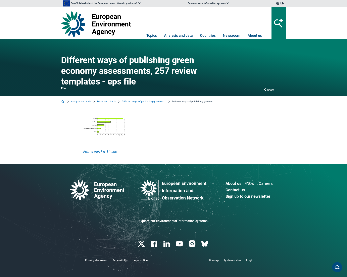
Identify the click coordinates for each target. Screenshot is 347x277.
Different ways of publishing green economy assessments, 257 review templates (144, 101)
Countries (208, 35)
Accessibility (120, 260)
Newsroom (231, 35)
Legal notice (140, 260)
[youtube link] (180, 244)
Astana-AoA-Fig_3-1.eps (100, 152)
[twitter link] (142, 244)
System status (232, 260)
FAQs (249, 183)
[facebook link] (154, 244)
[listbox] (101, 3)
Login (249, 260)
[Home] (63, 102)
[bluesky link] (205, 244)
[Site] (97, 24)
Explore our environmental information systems (173, 221)
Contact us (235, 189)
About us (255, 35)
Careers (266, 183)
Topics (151, 35)
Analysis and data (178, 35)
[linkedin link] (167, 244)
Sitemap (213, 260)
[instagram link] (192, 244)
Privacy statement (96, 260)
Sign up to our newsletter (248, 196)
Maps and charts (106, 101)
